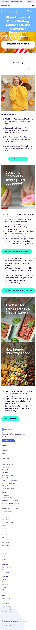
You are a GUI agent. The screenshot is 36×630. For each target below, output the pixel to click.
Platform (4, 453)
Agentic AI (4, 450)
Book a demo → (8, 441)
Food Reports (9, 11)
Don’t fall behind (10, 419)
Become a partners (7, 562)
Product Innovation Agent (8, 483)
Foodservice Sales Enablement (10, 500)
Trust (3, 601)
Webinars (4, 548)
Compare (4, 556)
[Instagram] (14, 625)
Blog (3, 537)
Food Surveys (5, 545)
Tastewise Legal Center (8, 611)
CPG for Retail (5, 519)
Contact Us (5, 592)
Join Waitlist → (29, 1)
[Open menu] (33, 5)
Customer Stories (6, 550)
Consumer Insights (7, 511)
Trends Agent (5, 467)
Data (3, 461)
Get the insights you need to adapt (17, 251)
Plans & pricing (6, 528)
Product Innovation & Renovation (10, 503)
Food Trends (5, 540)
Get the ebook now (18, 159)
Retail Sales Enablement (8, 498)
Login (3, 595)
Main (2, 11)
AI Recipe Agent (6, 486)
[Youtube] (10, 625)
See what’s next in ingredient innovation (18, 290)
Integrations (5, 564)
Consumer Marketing (7, 506)
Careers (4, 587)
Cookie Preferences (7, 606)
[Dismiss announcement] (34, 2)
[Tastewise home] (5, 5)
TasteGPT (4, 456)
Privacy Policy (5, 603)
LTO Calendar (5, 553)
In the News (5, 590)
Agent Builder (5, 458)
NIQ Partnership (6, 572)
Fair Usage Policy (6, 609)
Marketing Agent (6, 470)
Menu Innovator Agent (7, 475)
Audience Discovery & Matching (10, 508)
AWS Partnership (6, 570)
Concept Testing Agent (8, 488)
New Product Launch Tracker (9, 480)
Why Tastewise (6, 584)
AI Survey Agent (6, 478)
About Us (4, 582)
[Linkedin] (3, 625)
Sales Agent (5, 472)
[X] (6, 625)
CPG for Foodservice (7, 522)
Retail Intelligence (6, 514)
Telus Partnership (6, 567)
